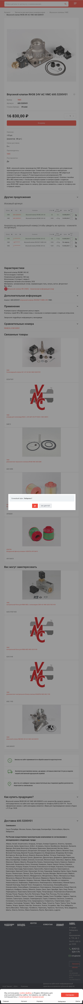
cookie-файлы (25, 993)
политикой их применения (31, 997)
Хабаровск (62, 1001)
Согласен (70, 995)
